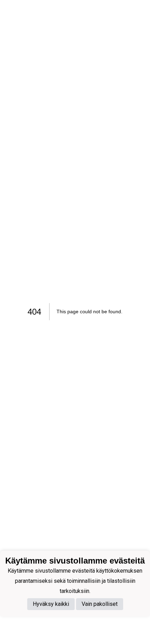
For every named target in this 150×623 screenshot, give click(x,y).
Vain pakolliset (100, 604)
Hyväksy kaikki (51, 604)
